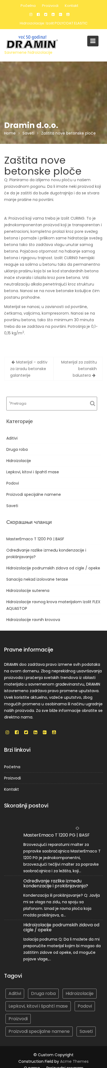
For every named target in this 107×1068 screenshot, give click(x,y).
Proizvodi (50, 5)
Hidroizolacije (18, 460)
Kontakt (71, 5)
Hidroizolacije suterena (27, 590)
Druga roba (17, 449)
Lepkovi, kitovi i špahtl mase (32, 472)
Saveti (12, 505)
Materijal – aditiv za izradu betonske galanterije (28, 368)
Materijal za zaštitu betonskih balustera (79, 368)
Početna (28, 5)
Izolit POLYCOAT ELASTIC (67, 23)
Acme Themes (74, 1061)
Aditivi (12, 438)
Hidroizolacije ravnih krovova (33, 619)
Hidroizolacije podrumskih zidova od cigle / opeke (53, 568)
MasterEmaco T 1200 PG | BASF (35, 539)
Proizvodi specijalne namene (33, 494)
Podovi (12, 483)
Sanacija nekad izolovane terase (37, 579)
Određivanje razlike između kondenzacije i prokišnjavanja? (55, 883)
